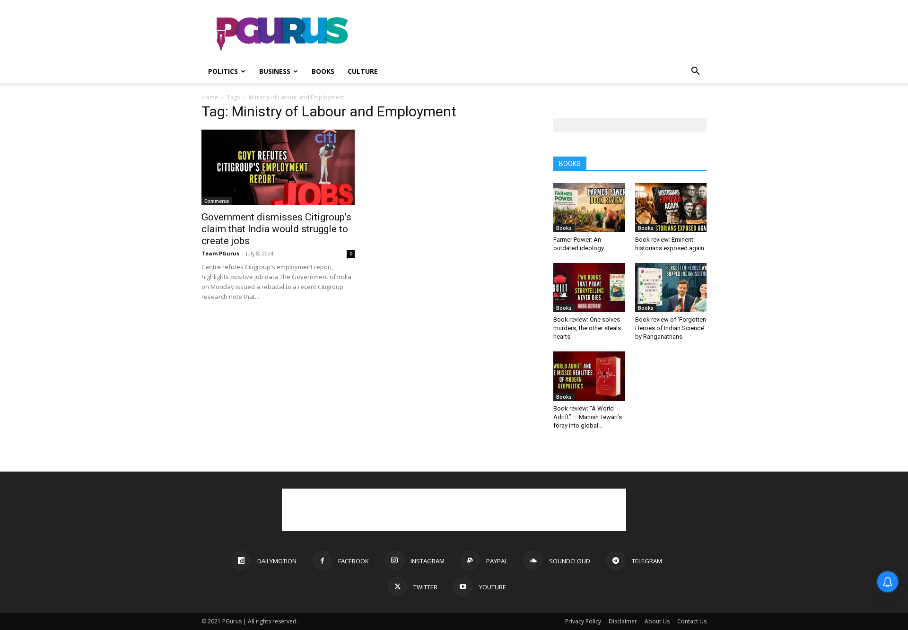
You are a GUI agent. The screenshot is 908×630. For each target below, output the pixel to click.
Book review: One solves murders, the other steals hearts (587, 328)
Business (274, 71)
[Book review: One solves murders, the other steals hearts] (589, 287)
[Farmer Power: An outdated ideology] (589, 207)
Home (209, 97)
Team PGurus (220, 253)
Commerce (216, 201)
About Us (657, 621)
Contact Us (692, 621)
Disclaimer (623, 621)
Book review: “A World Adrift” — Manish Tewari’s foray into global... (587, 417)
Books (323, 71)
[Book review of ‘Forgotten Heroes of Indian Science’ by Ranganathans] (671, 287)
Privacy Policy (583, 621)
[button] (695, 72)
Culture (363, 71)
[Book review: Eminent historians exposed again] (671, 207)
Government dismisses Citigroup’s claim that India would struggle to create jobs (276, 228)
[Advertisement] (534, 34)
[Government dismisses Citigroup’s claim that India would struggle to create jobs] (278, 167)
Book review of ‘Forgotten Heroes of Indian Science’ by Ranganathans (670, 328)
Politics (223, 71)
